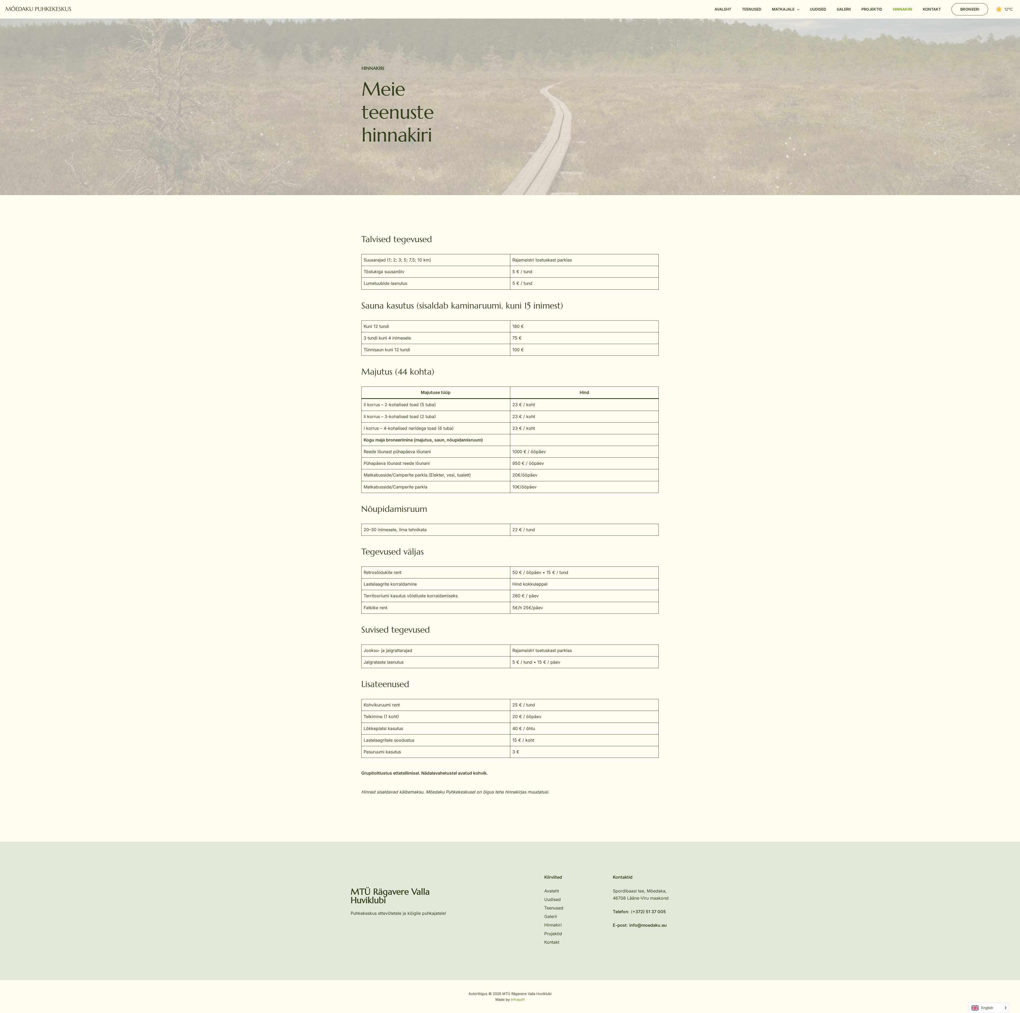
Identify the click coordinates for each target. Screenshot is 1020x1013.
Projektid (553, 933)
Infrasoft (518, 999)
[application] (796, 9)
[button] (786, 9)
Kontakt (551, 942)
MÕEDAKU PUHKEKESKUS (38, 9)
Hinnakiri (553, 925)
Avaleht (551, 891)
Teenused (553, 908)
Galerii (550, 916)
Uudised (552, 899)
